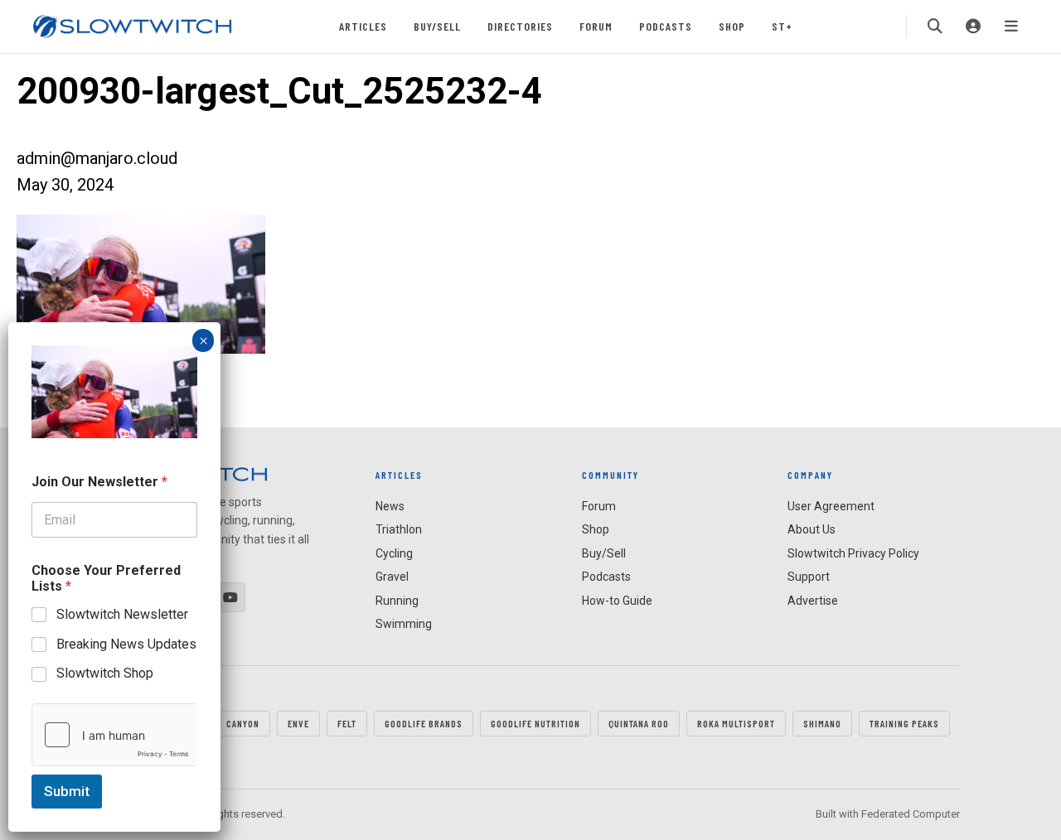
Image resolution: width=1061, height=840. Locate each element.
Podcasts (665, 26)
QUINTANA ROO (638, 723)
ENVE (298, 723)
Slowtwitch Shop (104, 673)
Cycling (394, 553)
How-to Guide (617, 600)
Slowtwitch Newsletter (122, 614)
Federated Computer (910, 814)
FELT (346, 723)
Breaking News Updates (126, 643)
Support (808, 576)
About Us (811, 529)
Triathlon (398, 529)
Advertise (812, 600)
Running (397, 600)
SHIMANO (822, 723)
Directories (520, 26)
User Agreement (830, 506)
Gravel (392, 576)
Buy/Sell (437, 26)
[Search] (935, 26)
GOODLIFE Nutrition (535, 723)
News (390, 506)
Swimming (403, 623)
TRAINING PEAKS (904, 723)
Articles (363, 26)
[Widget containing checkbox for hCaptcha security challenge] (114, 734)
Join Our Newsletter (99, 482)
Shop (732, 26)
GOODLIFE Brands (424, 723)
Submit (67, 791)
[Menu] (1011, 26)
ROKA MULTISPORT (736, 723)
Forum (596, 26)
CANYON (242, 723)
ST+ (782, 26)
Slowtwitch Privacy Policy (853, 553)
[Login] (973, 26)
